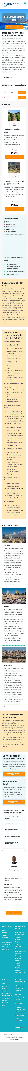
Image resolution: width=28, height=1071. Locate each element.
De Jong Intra (7, 993)
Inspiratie (11, 1039)
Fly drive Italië (20, 934)
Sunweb (5, 1003)
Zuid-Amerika (7, 949)
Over (17, 1037)
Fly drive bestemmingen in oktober (20, 997)
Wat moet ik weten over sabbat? (12, 836)
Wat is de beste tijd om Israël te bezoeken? (12, 817)
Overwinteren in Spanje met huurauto (20, 988)
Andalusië (19, 1003)
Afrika (5, 932)
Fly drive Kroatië (21, 951)
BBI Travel (6, 986)
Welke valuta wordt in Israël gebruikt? (11, 830)
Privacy (21, 1037)
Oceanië (5, 947)
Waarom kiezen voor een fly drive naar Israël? (11, 842)
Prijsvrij (5, 1000)
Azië (4, 930)
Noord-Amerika (7, 944)
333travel (6, 984)
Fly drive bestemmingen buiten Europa (20, 1009)
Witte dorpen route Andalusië (20, 1018)
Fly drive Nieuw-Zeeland (12, 226)
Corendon (6, 991)
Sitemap (17, 1039)
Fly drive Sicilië (20, 972)
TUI (4, 1005)
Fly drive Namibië (10, 224)
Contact (13, 1037)
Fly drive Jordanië (10, 222)
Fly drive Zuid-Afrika (11, 231)
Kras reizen (6, 998)
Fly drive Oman (10, 229)
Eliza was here (7, 995)
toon (10, 77)
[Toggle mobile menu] (25, 3)
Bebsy (5, 988)
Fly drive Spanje (21, 932)
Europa (5, 935)
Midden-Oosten (7, 942)
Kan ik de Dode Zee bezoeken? (12, 824)
